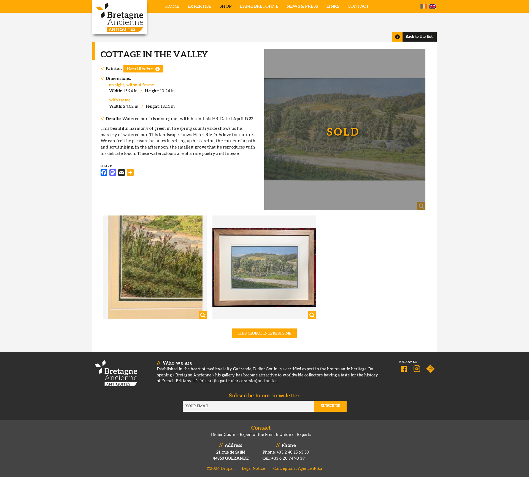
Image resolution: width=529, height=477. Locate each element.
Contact (358, 6)
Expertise (199, 6)
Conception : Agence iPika (297, 469)
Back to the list (419, 37)
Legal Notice (253, 469)
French (423, 6)
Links (332, 6)
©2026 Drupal (220, 469)
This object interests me (265, 333)
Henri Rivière (140, 69)
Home (172, 6)
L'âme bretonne (259, 6)
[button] (344, 129)
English (432, 6)
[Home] (119, 17)
